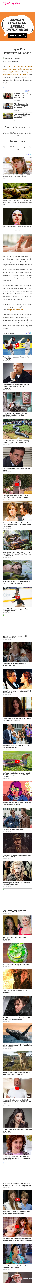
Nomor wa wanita (17, 127)
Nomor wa (17, 141)
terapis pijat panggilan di (19, 66)
